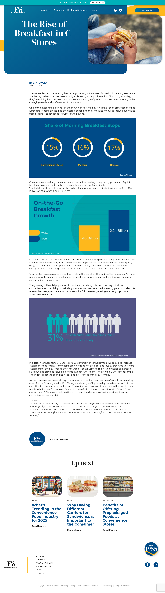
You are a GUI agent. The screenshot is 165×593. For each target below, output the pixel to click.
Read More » (39, 526)
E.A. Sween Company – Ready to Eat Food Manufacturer (18, 10)
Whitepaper (108, 500)
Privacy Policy (106, 586)
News (34, 500)
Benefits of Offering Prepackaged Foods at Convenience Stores (115, 514)
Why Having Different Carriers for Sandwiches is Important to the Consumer (80, 514)
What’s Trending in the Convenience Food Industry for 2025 (46, 513)
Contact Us (147, 10)
